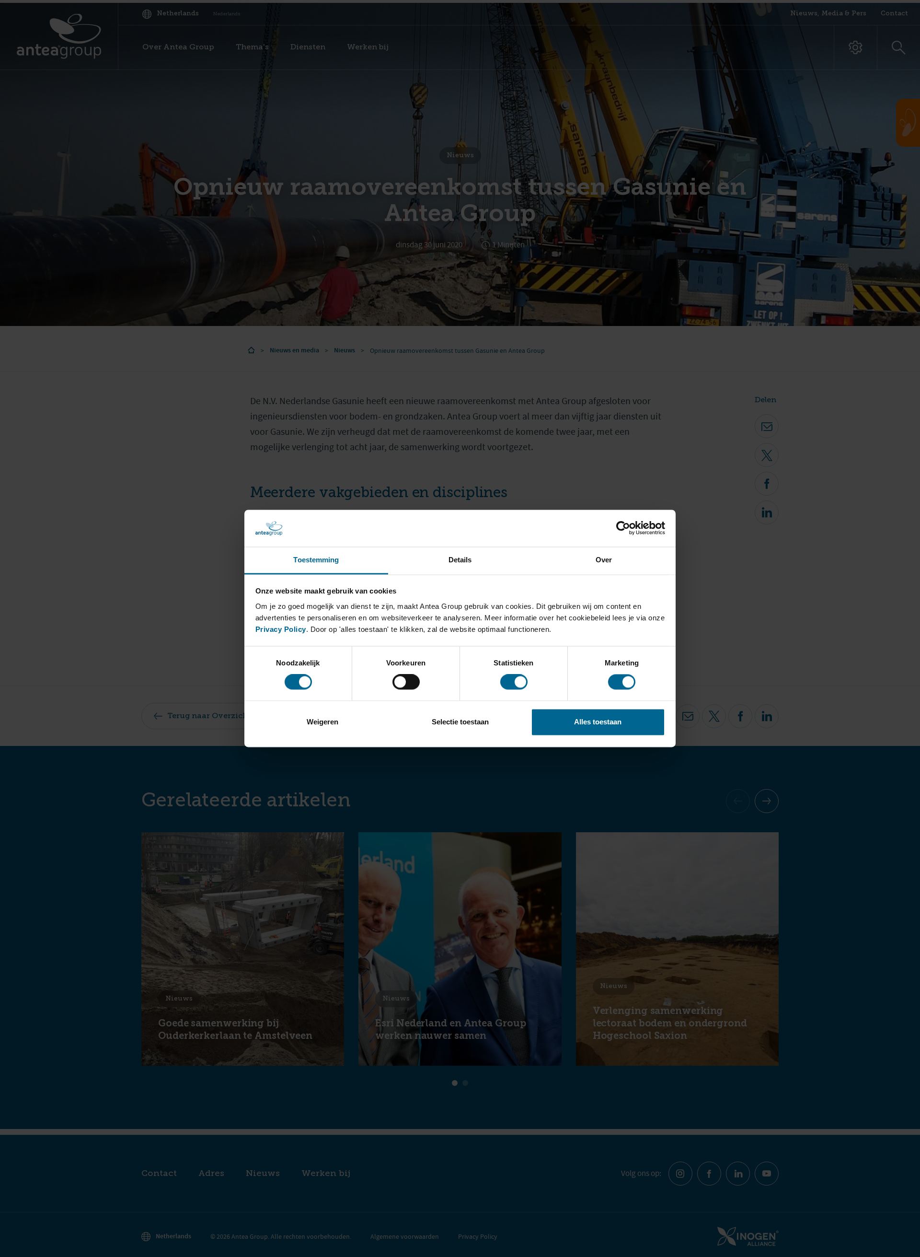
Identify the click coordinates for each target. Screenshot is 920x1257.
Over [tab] (604, 560)
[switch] (406, 682)
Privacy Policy (280, 629)
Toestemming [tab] (316, 560)
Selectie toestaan (460, 722)
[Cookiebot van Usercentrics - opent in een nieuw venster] (623, 528)
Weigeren (322, 722)
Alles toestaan (597, 722)
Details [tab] (460, 560)
